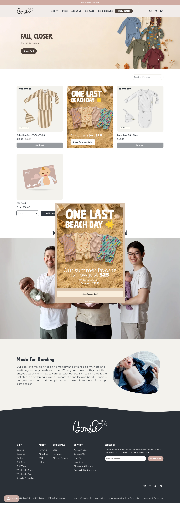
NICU (41, 462)
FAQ (41, 458)
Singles (20, 450)
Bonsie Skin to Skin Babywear (35, 498)
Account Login (81, 450)
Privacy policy (99, 498)
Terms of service (81, 498)
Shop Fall (29, 51)
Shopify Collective (25, 478)
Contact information (153, 498)
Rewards (57, 454)
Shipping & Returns (83, 466)
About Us (43, 454)
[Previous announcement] (42, 2)
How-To (77, 458)
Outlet (20, 458)
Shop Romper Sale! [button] (90, 294)
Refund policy (134, 498)
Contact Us (79, 454)
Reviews (43, 450)
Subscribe (155, 458)
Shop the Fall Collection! (90, 2)
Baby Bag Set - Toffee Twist (40, 109)
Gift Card (40, 177)
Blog (55, 450)
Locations (79, 462)
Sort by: (137, 77)
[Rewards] (11, 498)
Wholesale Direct (25, 470)
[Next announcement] (138, 2)
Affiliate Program (61, 458)
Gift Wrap (21, 466)
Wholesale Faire (24, 474)
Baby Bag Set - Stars (140, 109)
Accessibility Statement (85, 470)
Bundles (21, 454)
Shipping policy (116, 498)
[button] (54, 11)
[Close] (122, 205)
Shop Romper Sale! (82, 142)
